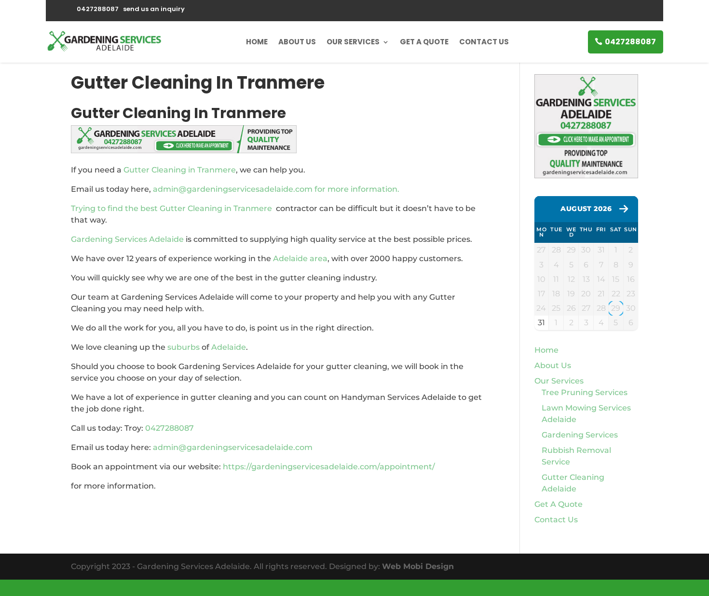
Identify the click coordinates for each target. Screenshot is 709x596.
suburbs (183, 347)
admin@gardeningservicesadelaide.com (233, 447)
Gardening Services (580, 434)
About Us (297, 42)
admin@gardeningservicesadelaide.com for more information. (276, 189)
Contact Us (484, 42)
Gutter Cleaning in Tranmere (179, 169)
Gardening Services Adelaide (127, 239)
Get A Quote (424, 42)
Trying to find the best (115, 208)
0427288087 (630, 41)
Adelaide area (300, 258)
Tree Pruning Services (584, 392)
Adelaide (228, 347)
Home (257, 42)
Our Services (353, 42)
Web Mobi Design (418, 566)
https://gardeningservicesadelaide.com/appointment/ (329, 466)
